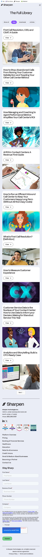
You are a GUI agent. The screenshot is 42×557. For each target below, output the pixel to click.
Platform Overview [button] (9, 435)
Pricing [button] (4, 438)
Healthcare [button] (6, 444)
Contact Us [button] (6, 463)
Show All (6, 22)
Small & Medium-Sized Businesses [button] (15, 456)
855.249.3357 (12, 417)
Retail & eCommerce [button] (10, 450)
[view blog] (21, 53)
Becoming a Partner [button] (9, 459)
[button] (40, 5)
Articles (32, 22)
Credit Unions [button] (7, 453)
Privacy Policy (13, 554)
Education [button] (6, 447)
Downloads (22, 22)
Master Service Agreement (21, 551)
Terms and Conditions (26, 554)
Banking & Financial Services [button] (13, 441)
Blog (14, 22)
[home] (18, 5)
